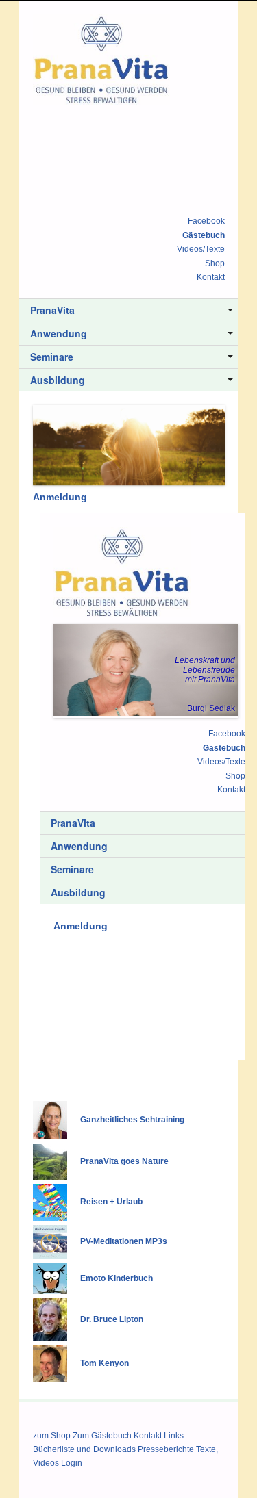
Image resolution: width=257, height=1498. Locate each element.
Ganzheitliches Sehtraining (132, 1120)
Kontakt (211, 277)
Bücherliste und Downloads (84, 1449)
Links (174, 1436)
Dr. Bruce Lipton (111, 1319)
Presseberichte (166, 1449)
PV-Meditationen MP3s (123, 1242)
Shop (215, 263)
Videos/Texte (201, 249)
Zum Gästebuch (102, 1436)
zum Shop (52, 1436)
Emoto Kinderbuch (116, 1278)
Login (71, 1463)
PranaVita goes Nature (124, 1161)
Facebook (206, 221)
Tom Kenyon (104, 1363)
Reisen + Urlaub (111, 1202)
